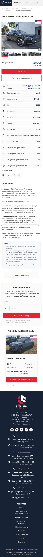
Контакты (21, 542)
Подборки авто (21, 527)
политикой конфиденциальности (16, 322)
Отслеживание (21, 517)
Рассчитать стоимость (22, 78)
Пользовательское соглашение (21, 554)
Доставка (21, 508)
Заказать (22, 71)
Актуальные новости (21, 522)
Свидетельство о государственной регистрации (21, 550)
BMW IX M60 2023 (16, 358)
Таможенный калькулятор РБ (21, 512)
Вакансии (22, 531)
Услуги (21, 538)
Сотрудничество (21, 534)
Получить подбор (21, 315)
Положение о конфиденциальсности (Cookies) (21, 552)
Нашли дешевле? (21, 275)
